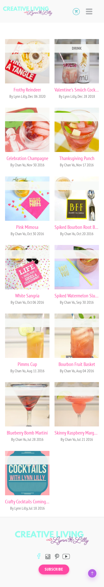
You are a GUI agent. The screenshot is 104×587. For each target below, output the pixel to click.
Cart (76, 11)
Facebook (39, 556)
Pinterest (57, 556)
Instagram (48, 556)
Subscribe (54, 569)
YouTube (66, 556)
